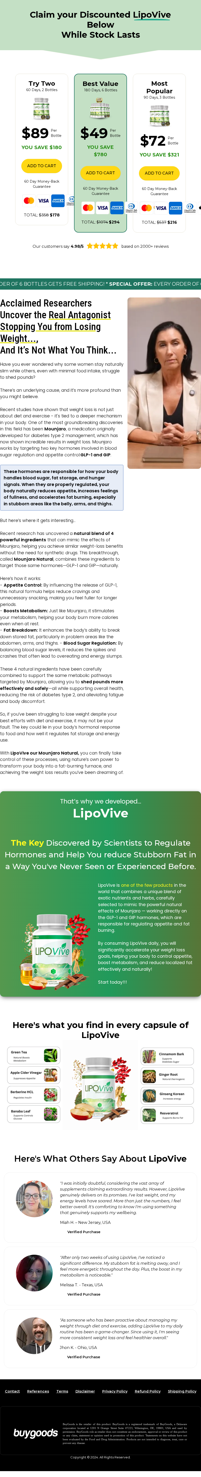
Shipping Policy (182, 1391)
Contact (12, 1391)
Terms (62, 1391)
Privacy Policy (114, 1391)
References (38, 1391)
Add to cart (41, 166)
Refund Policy (148, 1391)
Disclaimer (85, 1391)
